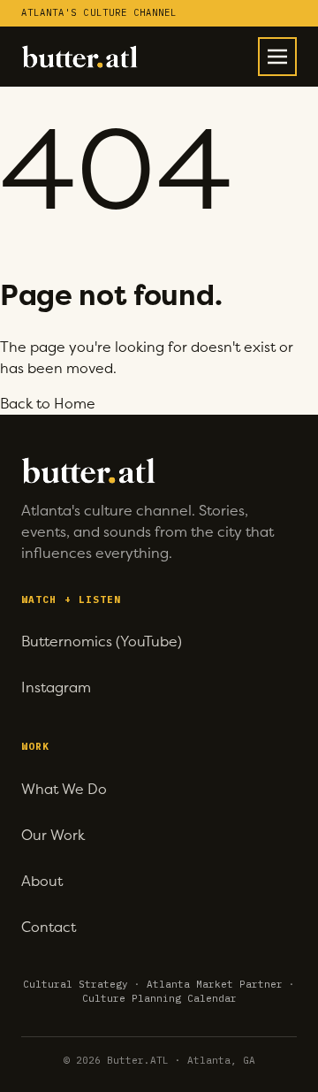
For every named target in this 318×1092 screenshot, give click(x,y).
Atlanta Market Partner (215, 984)
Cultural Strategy (75, 984)
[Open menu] (277, 56)
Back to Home (47, 403)
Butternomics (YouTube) (101, 641)
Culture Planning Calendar (159, 998)
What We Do (64, 789)
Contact (48, 927)
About (42, 881)
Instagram (56, 687)
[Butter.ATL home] (79, 56)
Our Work (53, 835)
